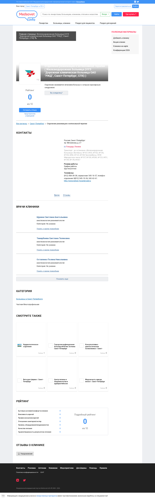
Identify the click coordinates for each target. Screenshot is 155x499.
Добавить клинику (121, 38)
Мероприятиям (67, 468)
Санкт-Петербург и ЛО (34, 6)
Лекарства (43, 23)
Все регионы (21, 124)
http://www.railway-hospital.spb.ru (77, 181)
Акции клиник (119, 42)
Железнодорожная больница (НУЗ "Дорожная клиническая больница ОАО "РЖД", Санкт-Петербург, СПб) (44, 36)
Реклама (32, 468)
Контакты (20, 468)
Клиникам (53, 468)
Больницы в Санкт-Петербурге (29, 299)
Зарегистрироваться (123, 6)
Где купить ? (131, 14)
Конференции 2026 (121, 50)
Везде (104, 14)
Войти (135, 6)
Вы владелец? (56, 93)
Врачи (56, 195)
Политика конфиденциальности (27, 472)
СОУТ (42, 472)
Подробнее (80, 2)
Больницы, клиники (61, 23)
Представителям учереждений (29, 115)
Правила (103, 468)
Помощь (93, 468)
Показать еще (62, 279)
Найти (116, 14)
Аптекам (42, 468)
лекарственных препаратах (46, 496)
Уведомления (26, 454)
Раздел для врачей (108, 23)
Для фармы (81, 468)
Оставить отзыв (30, 110)
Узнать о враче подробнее (48, 229)
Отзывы (66, 195)
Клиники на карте (120, 46)
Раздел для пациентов (85, 23)
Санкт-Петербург (37, 124)
